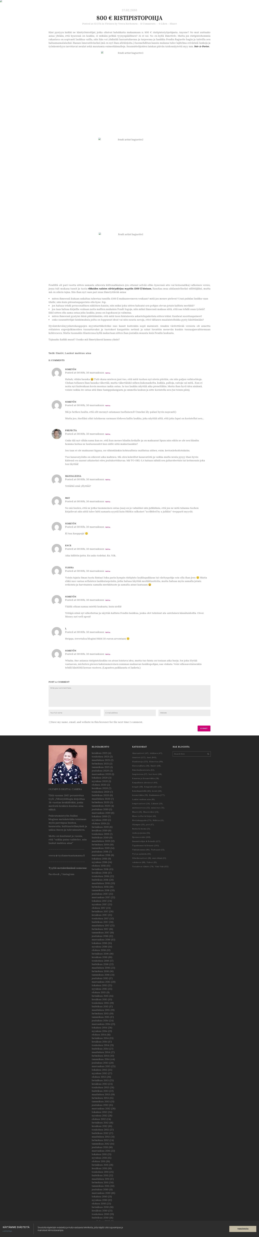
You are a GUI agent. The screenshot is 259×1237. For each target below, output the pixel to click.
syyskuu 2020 (100, 781)
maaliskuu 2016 (101, 967)
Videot (152, 862)
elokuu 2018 (99, 865)
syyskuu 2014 (99, 1031)
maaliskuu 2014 (101, 1052)
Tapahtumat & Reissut (145, 845)
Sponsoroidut (141, 837)
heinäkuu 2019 (100, 826)
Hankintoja (140, 762)
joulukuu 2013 (100, 1062)
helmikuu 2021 (100, 763)
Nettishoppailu (141, 820)
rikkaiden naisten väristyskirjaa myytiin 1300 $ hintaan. (120, 288)
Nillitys (158, 820)
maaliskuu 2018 (101, 883)
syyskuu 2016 (99, 946)
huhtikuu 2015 (100, 1006)
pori (150, 824)
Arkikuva (156, 753)
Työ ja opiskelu (141, 854)
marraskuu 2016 (101, 939)
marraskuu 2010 (101, 1192)
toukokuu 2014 (100, 1045)
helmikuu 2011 (100, 1182)
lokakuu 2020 (100, 777)
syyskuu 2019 (99, 819)
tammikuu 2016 (101, 974)
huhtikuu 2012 (100, 1133)
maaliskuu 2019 (101, 841)
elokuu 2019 (99, 823)
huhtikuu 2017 (100, 921)
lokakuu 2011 (99, 1154)
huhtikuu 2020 (100, 795)
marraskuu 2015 (101, 981)
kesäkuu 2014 (100, 1041)
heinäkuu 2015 (100, 995)
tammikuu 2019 (101, 848)
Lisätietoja (7, 1231)
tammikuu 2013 (101, 1101)
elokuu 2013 (99, 1076)
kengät (137, 787)
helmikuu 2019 (100, 844)
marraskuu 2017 (101, 897)
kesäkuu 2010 (100, 1210)
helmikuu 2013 (100, 1097)
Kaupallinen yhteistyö (144, 782)
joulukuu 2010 (100, 1189)
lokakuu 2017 (99, 900)
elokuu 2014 (99, 1034)
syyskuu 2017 (99, 904)
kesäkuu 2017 (99, 914)
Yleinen (109, 23)
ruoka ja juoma (141, 833)
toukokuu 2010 (100, 1214)
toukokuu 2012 (100, 1129)
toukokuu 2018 (100, 876)
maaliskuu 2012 (101, 1136)
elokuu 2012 (99, 1119)
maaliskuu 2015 (101, 1009)
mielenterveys (141, 808)
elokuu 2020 (99, 784)
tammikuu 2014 (101, 1059)
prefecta (71, 430)
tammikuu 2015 (101, 1017)
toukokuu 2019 (100, 833)
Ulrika (69, 567)
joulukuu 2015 (100, 978)
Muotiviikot (151, 812)
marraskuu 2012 (101, 1108)
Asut (151, 757)
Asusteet (139, 757)
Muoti (137, 812)
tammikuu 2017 (100, 932)
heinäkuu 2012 (100, 1122)
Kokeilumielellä (141, 791)
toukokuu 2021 (100, 756)
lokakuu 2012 (99, 1112)
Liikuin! (157, 803)
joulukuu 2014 (100, 1020)
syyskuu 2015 (99, 988)
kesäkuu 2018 (99, 872)
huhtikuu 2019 (100, 837)
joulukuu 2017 (100, 893)
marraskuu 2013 (101, 1066)
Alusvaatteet (140, 753)
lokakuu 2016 (99, 943)
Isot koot (155, 774)
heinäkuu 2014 (100, 1038)
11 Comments (148, 23)
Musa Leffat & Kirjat (144, 816)
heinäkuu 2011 (100, 1164)
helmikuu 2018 (100, 886)
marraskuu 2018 (101, 855)
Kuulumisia (157, 795)
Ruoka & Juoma (141, 829)
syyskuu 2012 (99, 1115)
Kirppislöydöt (153, 787)
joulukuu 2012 (100, 1105)
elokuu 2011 (98, 1161)
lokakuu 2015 (99, 985)
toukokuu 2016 (100, 960)
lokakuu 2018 (99, 858)
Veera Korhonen (128, 23)
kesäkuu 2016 (100, 957)
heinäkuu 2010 (100, 1207)
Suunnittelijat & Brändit (146, 841)
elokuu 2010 (99, 1203)
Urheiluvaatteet (141, 858)
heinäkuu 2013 (100, 1080)
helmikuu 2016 (100, 971)
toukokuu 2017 (100, 918)
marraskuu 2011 (101, 1150)
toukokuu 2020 (101, 791)
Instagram (68, 874)
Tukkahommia (141, 850)
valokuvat (138, 862)
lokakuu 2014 (99, 1027)
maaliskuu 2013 (101, 1094)
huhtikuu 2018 (100, 879)
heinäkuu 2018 (100, 869)
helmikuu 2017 (100, 929)
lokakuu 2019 (99, 816)
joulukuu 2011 (100, 1147)
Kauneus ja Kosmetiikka (145, 778)
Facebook (54, 874)
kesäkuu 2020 (100, 788)
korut (157, 791)
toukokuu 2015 (100, 1002)
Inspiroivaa (139, 774)
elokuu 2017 (98, 907)
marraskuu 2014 (101, 1024)
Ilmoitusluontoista (143, 770)
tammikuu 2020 (101, 805)
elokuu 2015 (99, 992)
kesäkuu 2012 (99, 1126)
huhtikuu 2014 (100, 1048)
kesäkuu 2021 (99, 753)
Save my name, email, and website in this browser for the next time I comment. (97, 722)
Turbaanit (157, 850)
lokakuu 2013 (99, 1069)
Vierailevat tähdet (143, 866)
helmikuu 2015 (100, 1013)
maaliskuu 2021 (101, 760)
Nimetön (70, 402)
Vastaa (107, 373)
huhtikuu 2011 (100, 1175)
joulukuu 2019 (100, 809)
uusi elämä (159, 858)
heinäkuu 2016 (100, 953)
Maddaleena (73, 476)
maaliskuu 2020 (101, 798)
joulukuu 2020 (100, 770)
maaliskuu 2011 (100, 1178)
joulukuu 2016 (100, 936)
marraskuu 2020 (101, 774)
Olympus (138, 824)
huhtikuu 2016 (100, 964)
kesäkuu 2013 (100, 1083)
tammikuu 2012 (101, 1143)
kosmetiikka (140, 795)
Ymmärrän (242, 1229)
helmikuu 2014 (100, 1055)
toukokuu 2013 (100, 1087)
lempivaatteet (141, 803)
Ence (68, 545)
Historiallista (140, 766)
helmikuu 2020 (100, 802)
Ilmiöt (60, 353)
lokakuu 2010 (99, 1196)
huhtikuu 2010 (100, 1217)
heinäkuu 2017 (100, 911)
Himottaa (156, 762)
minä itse (157, 808)
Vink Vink (162, 866)
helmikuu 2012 (100, 1140)
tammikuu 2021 (101, 767)
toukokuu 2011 (100, 1171)
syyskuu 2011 (99, 1157)
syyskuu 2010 (99, 1200)
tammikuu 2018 (101, 890)
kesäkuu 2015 (99, 999)
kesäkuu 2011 (99, 1168)
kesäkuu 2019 (100, 830)
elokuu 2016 (99, 950)
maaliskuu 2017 (101, 925)
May (67, 498)
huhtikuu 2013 (100, 1090)
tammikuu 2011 (100, 1185)
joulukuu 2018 (100, 851)
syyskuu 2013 (99, 1073)
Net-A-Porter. (202, 46)
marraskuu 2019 (101, 812)
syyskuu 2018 (99, 862)
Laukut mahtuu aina (78, 353)
